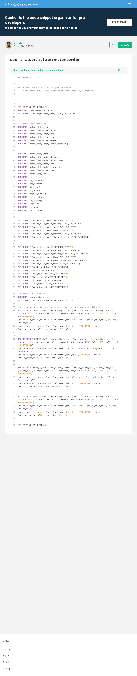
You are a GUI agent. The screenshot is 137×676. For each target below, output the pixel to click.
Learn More (119, 22)
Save (125, 44)
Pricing (6, 668)
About (6, 662)
